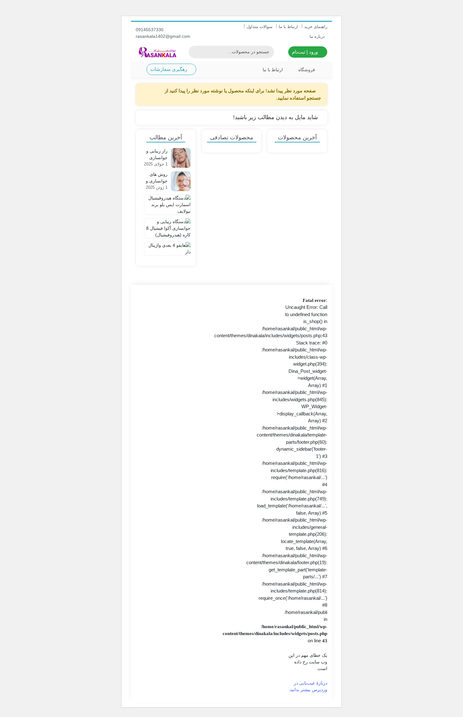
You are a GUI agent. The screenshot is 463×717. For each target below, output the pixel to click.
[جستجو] (194, 52)
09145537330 (150, 29)
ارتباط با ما (288, 26)
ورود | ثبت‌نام (305, 52)
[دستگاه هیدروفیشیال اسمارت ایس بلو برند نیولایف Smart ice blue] (166, 204)
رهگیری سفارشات (169, 69)
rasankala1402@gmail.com (163, 36)
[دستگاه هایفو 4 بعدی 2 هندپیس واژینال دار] (166, 251)
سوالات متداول (259, 26)
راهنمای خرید (315, 26)
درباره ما (317, 36)
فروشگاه (306, 69)
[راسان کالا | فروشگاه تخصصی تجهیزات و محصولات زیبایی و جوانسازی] (157, 52)
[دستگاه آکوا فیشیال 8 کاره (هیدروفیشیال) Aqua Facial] (166, 228)
